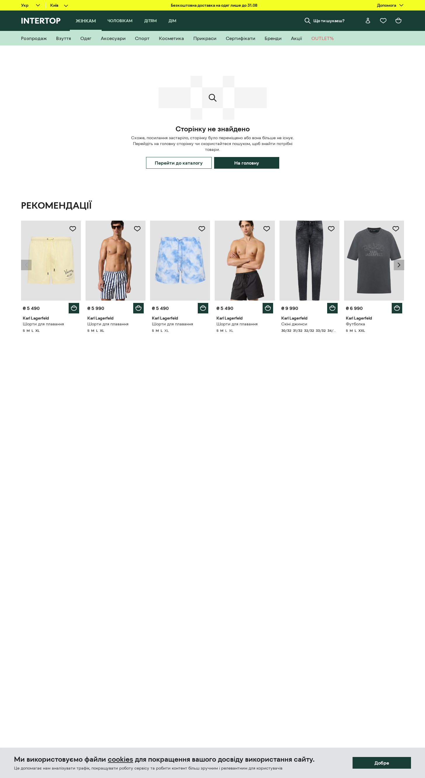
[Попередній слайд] (26, 265)
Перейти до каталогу (179, 163)
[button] (26, 265)
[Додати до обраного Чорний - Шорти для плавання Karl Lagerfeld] (267, 229)
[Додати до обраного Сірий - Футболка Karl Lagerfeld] (396, 229)
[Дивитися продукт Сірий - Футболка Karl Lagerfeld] (374, 261)
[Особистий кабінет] (368, 21)
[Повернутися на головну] (40, 21)
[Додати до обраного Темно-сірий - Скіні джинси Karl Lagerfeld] (331, 229)
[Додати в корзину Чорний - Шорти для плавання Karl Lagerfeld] (268, 308)
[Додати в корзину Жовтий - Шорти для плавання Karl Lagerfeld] (74, 308)
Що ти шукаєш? (329, 21)
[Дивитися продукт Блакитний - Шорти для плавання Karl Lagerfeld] (180, 261)
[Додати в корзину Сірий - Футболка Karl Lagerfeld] (397, 308)
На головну (246, 163)
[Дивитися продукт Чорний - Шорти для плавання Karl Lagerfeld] (245, 261)
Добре (381, 762)
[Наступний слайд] (399, 265)
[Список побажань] (383, 21)
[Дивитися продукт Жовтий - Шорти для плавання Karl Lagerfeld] (51, 261)
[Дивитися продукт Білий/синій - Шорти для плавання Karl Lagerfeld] (115, 261)
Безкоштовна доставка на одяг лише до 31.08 (214, 5)
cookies (120, 759)
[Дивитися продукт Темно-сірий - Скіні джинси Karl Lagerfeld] (309, 261)
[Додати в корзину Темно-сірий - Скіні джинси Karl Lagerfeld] (332, 308)
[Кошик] (398, 21)
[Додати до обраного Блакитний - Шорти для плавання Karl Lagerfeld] (202, 229)
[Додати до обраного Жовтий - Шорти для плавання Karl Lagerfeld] (73, 229)
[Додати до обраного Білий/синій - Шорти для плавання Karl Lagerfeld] (137, 229)
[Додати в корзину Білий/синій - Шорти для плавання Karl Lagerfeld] (138, 308)
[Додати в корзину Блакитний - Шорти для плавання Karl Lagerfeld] (203, 308)
